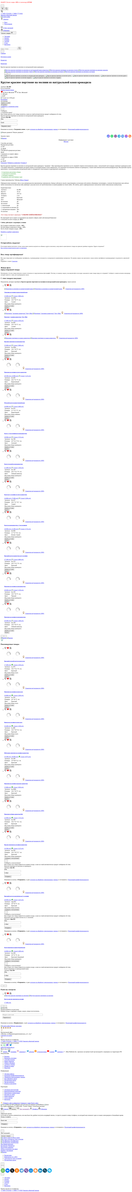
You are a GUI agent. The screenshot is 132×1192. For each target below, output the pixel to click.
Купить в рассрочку (10, 1083)
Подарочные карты (10, 1080)
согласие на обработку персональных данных (44, 129)
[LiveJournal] (45, 1170)
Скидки (6, 41)
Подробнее (4, 99)
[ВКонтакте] (7, 1170)
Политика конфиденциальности (14, 1075)
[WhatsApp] (3, 1170)
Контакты (7, 44)
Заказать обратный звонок (9, 15)
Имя (2, 119)
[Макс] (2, 1046)
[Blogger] (35, 1170)
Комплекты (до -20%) (10, 1157)
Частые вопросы (9, 1082)
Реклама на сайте (9, 1094)
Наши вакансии (9, 1096)
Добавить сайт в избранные (11, 1103)
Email (2, 122)
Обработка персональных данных (14, 1077)
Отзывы (6, 39)
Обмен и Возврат (9, 1063)
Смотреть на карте (6, 1035)
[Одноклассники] (17, 1170)
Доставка (7, 36)
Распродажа (8, 1155)
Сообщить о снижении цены (9, 106)
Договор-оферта (9, 1074)
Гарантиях (14, 261)
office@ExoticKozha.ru (7, 1047)
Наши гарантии (9, 1061)
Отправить (4, 1124)
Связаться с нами (25, 1103)
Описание (4, 163)
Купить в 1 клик (5, 103)
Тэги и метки (8, 1098)
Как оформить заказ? (10, 1079)
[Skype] (49, 1170)
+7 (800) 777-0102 (17, 13)
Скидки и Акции (9, 1064)
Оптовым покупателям (11, 1089)
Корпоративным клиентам (12, 1091)
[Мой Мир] (31, 1170)
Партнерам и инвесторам (12, 1093)
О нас (6, 43)
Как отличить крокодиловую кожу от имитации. (14, 248)
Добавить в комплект (13, 163)
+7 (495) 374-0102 (6, 13)
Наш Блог (7, 1068)
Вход (5, 22)
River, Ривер (24, 180)
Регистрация (8, 24)
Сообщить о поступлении (12, 858)
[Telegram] (10, 1046)
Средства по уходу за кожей (12, 1158)
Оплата (6, 38)
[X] (12, 1170)
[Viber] (7, 1046)
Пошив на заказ (9, 1066)
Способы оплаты (9, 1059)
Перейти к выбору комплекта (10, 232)
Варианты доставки (10, 1058)
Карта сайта (34, 1103)
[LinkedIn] (40, 1170)
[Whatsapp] (4, 1046)
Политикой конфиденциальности (78, 129)
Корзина (6, 1056)
